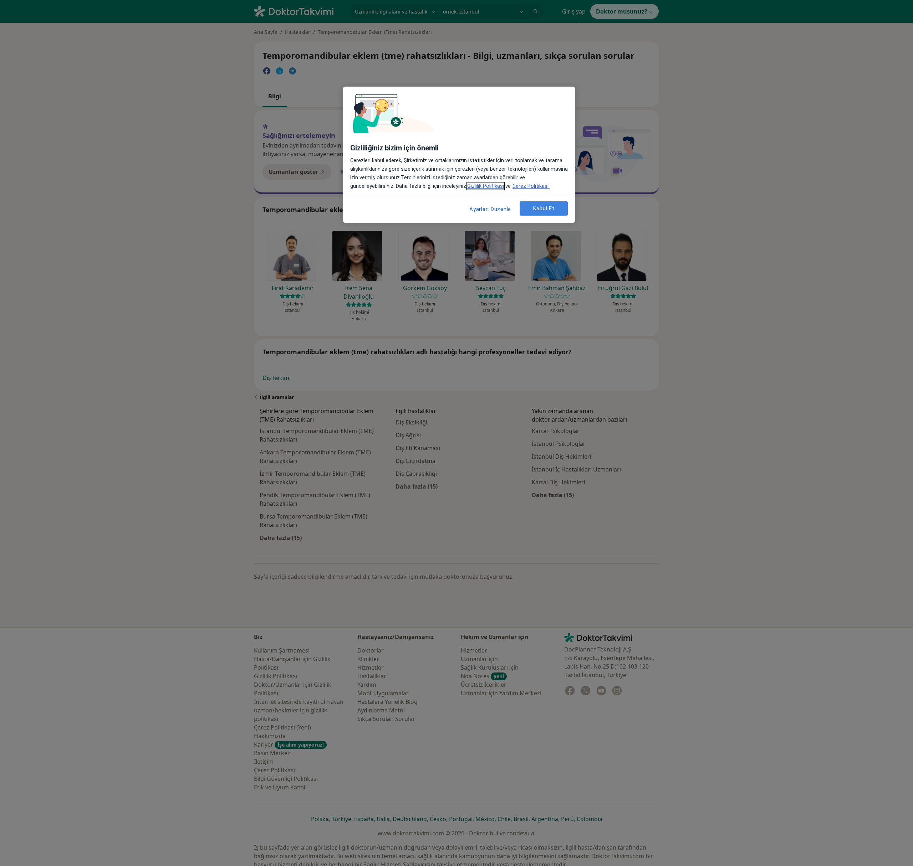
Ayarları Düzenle (490, 209)
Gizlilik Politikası (485, 186)
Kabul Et (544, 208)
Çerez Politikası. (531, 186)
